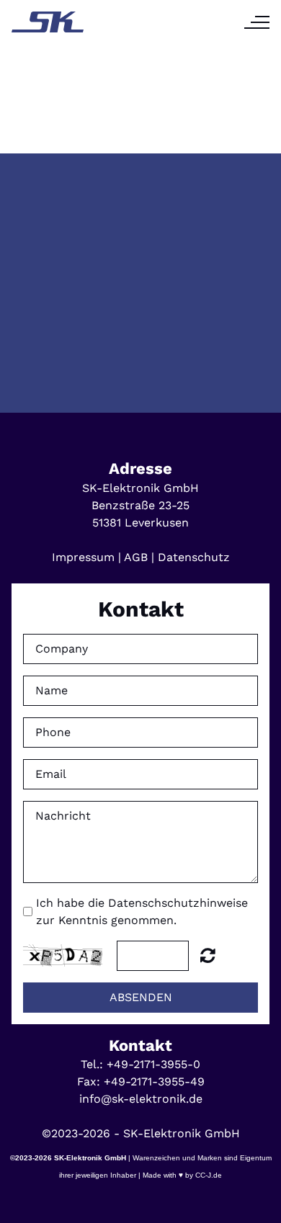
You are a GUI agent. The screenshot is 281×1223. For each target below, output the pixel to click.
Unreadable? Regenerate (207, 955)
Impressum (83, 557)
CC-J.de (207, 1175)
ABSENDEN (141, 997)
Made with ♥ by (168, 1175)
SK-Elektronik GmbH (90, 1158)
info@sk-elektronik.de (140, 1099)
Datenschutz (194, 557)
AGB (136, 557)
